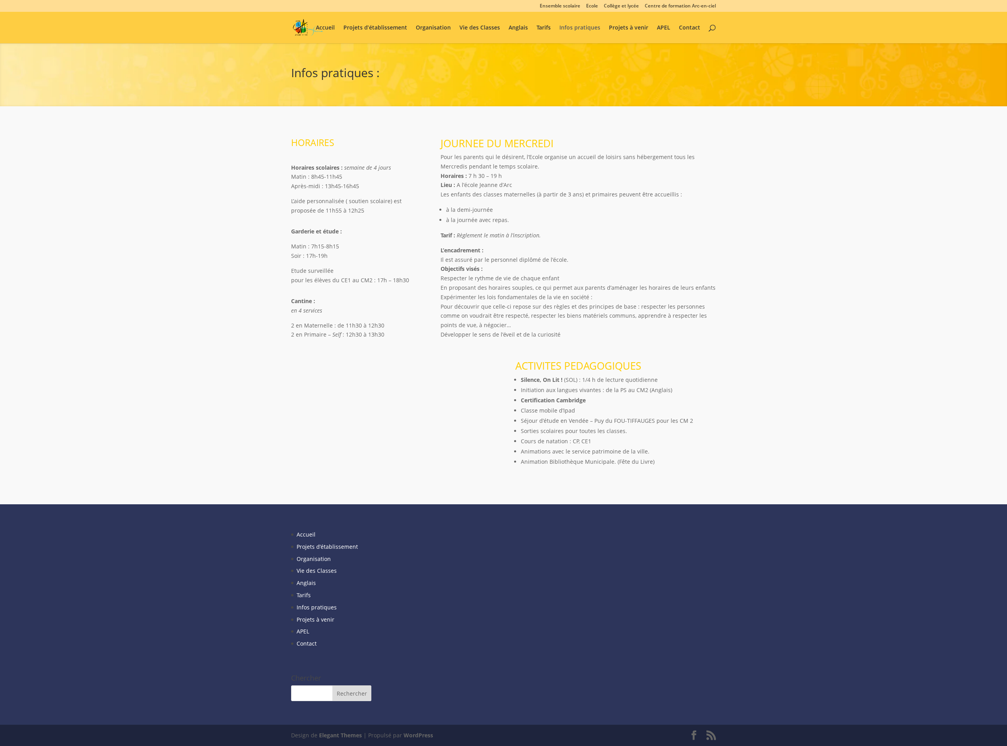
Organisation (433, 28)
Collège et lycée (621, 6)
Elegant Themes (340, 735)
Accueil (325, 28)
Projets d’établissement (375, 28)
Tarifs (544, 28)
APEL (663, 28)
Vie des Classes (479, 28)
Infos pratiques (579, 28)
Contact (689, 28)
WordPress (418, 735)
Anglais (518, 28)
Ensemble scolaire (560, 6)
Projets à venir (628, 28)
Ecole (592, 6)
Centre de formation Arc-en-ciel (680, 6)
